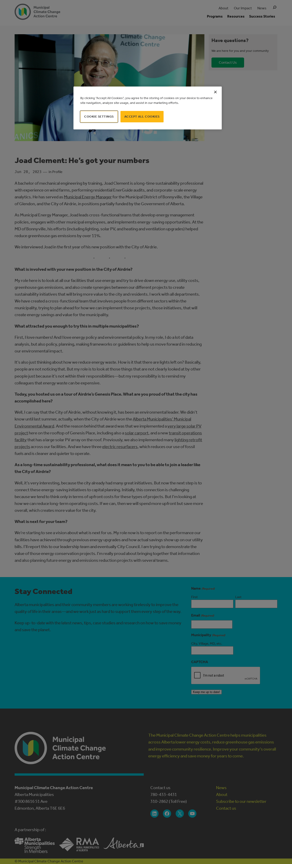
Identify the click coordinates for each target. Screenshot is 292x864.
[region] (147, 108)
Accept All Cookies (142, 116)
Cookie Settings (99, 116)
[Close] (215, 92)
